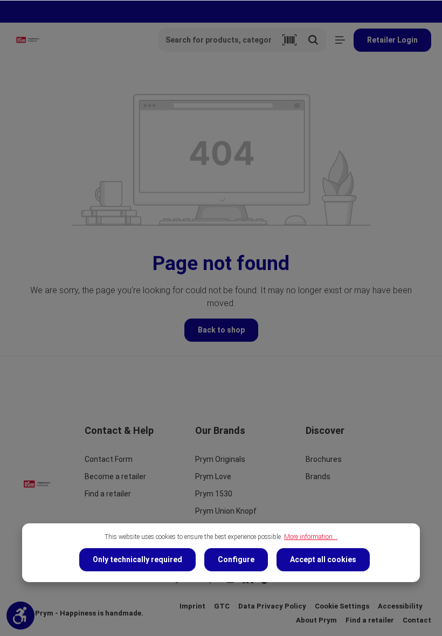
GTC (222, 606)
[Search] (313, 40)
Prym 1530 (213, 493)
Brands (318, 476)
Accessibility (400, 606)
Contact (417, 620)
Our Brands (220, 430)
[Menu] (339, 40)
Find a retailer (108, 493)
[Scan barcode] (289, 40)
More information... (310, 537)
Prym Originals (220, 459)
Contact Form (109, 459)
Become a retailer (115, 476)
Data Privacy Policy (272, 606)
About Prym (316, 620)
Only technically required (137, 559)
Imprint (192, 606)
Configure (236, 559)
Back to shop (221, 330)
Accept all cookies (323, 559)
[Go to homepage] (28, 40)
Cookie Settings (342, 606)
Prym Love (213, 476)
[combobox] (218, 40)
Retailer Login (392, 40)
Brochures (324, 459)
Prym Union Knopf (226, 511)
